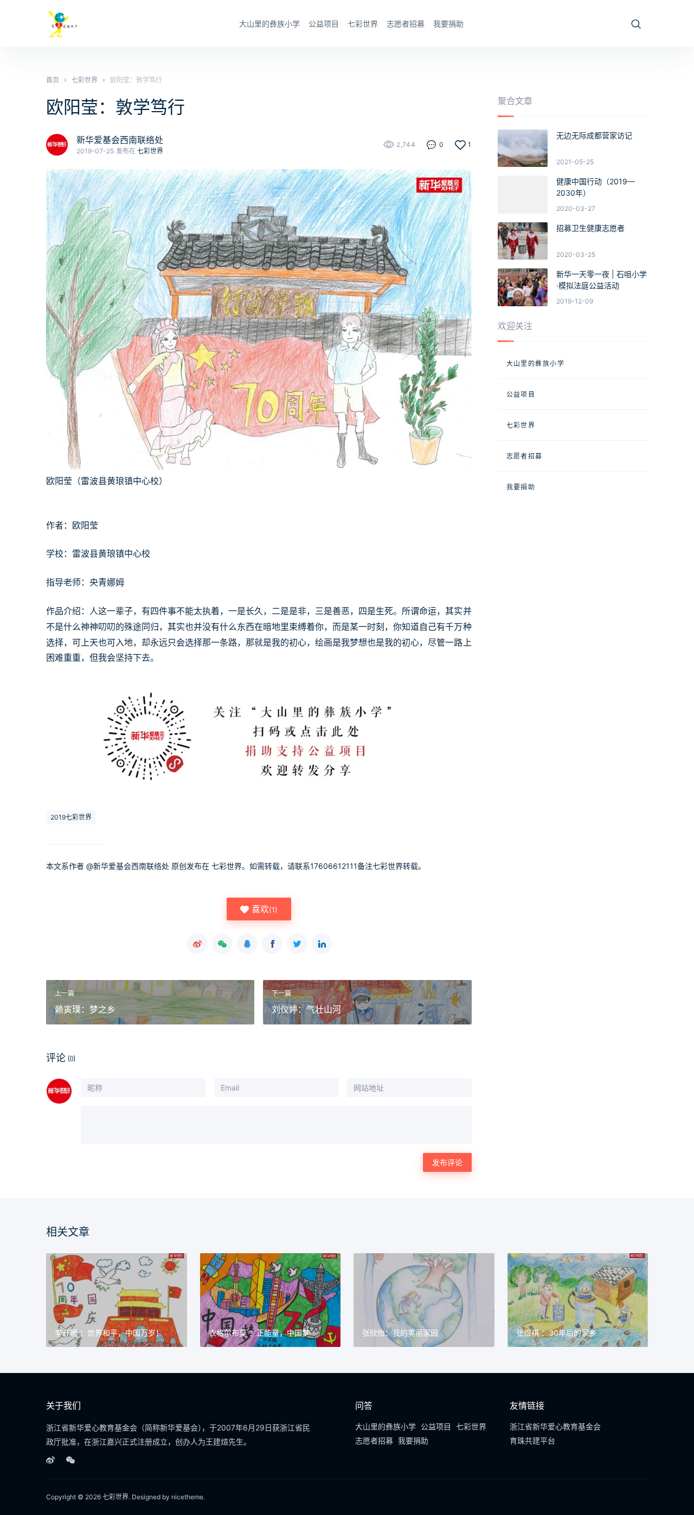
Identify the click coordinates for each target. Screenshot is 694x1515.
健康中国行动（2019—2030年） (595, 187)
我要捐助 (448, 23)
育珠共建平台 (532, 1440)
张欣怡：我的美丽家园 (400, 1332)
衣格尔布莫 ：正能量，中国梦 (259, 1332)
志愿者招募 (406, 23)
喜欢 (263, 909)
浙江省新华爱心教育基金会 (555, 1426)
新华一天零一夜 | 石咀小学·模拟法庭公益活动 (601, 279)
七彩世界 (363, 23)
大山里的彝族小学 (269, 23)
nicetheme (187, 1497)
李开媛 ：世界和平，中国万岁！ (109, 1332)
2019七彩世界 (71, 817)
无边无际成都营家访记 (594, 135)
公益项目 (324, 23)
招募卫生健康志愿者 (590, 228)
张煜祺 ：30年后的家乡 (556, 1332)
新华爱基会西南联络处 (119, 139)
